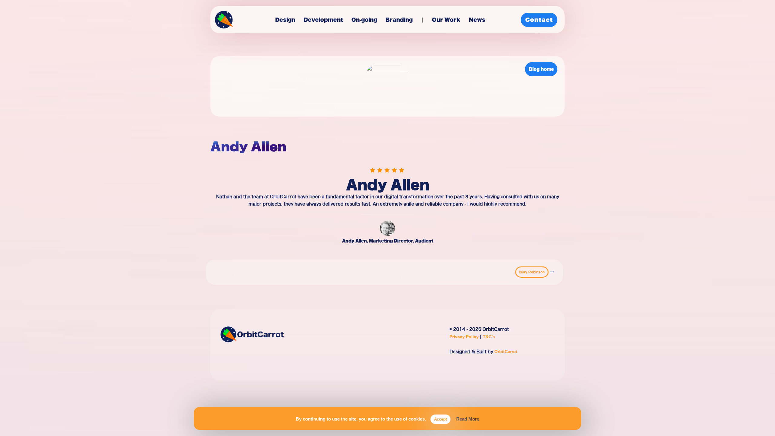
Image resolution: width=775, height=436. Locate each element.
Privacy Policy (465, 337)
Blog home (541, 69)
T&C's (489, 337)
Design (285, 19)
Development (323, 19)
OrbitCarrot (505, 351)
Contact (539, 19)
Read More (467, 419)
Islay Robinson (532, 272)
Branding (399, 19)
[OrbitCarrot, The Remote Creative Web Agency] (224, 21)
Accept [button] (440, 419)
